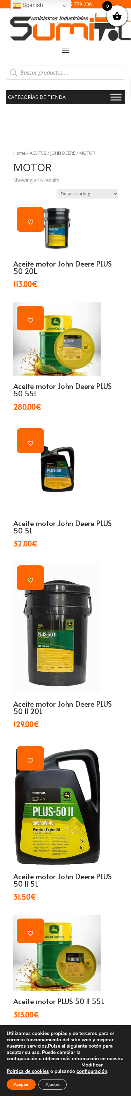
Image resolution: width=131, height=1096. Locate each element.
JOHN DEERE (62, 153)
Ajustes (52, 1084)
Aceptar (21, 1084)
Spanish (32, 5)
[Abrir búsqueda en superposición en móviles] (65, 73)
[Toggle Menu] (116, 97)
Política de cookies (28, 1071)
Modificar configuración (92, 1068)
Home (19, 153)
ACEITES (38, 153)
